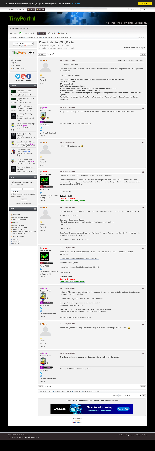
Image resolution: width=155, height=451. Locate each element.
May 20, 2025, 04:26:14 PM (67, 142)
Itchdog (20, 116)
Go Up (41, 386)
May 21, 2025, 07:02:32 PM (67, 288)
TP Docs (15, 63)
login (13, 184)
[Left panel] (139, 37)
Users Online (18, 236)
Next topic (140, 48)
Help (127, 435)
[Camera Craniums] (41, 192)
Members (17, 214)
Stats (13, 209)
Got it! (144, 3)
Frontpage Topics (23, 114)
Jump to (115, 395)
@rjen (25, 126)
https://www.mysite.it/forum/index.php (90, 79)
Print (143, 54)
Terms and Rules (135, 435)
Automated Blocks (24, 167)
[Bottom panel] (144, 37)
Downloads (16, 60)
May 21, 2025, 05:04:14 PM (67, 207)
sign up (20, 184)
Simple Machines (23, 435)
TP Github (16, 66)
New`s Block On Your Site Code (25, 107)
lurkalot (45, 171)
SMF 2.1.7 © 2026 (13, 435)
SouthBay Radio (23, 133)
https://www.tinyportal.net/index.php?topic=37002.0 (79, 258)
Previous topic (129, 48)
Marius (45, 60)
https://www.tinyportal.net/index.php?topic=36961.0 (79, 267)
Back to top (77, 418)
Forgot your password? (23, 203)
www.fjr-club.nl (86, 123)
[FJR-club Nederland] (41, 130)
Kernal (27, 93)
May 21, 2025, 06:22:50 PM (67, 248)
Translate (29, 46)
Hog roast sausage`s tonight (24, 92)
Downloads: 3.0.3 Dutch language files (26, 143)
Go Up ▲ (144, 435)
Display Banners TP (24, 98)
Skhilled (27, 151)
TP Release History (19, 68)
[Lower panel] (141, 37)
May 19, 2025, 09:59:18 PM (67, 107)
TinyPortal (122, 435)
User (12, 177)
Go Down (42, 54)
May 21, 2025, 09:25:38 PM (67, 324)
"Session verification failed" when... (24, 160)
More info (76, 3)
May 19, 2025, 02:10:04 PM (67, 60)
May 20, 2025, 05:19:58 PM (67, 171)
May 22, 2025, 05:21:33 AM (67, 353)
